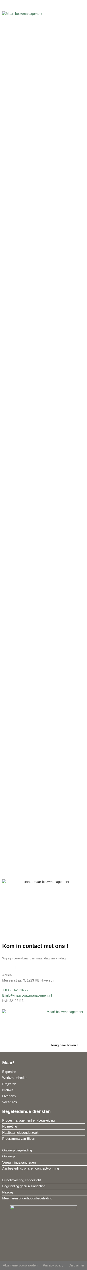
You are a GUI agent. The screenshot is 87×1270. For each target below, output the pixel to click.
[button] (82, 12)
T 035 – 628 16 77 (15, 990)
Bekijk (31, 464)
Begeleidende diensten (26, 1111)
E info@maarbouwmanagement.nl (27, 995)
